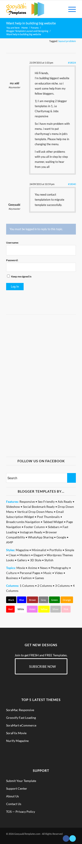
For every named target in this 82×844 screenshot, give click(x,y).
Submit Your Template (21, 781)
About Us (12, 796)
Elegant (38, 555)
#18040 (72, 184)
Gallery (22, 560)
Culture (11, 573)
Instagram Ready (31, 532)
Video (59, 573)
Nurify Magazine (17, 741)
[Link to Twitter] (72, 838)
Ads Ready (65, 501)
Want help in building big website (31, 23)
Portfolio (55, 550)
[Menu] (70, 9)
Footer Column (34, 527)
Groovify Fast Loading (21, 717)
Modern (24, 555)
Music (47, 573)
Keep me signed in (21, 276)
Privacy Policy (25, 811)
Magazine (22, 550)
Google (61, 537)
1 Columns (27, 585)
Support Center (16, 788)
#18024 (72, 62)
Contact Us (13, 804)
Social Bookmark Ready (39, 506)
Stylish (48, 560)
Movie (20, 568)
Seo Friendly (46, 501)
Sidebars (53, 527)
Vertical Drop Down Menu (35, 512)
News (44, 568)
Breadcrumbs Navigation (23, 522)
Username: (12, 242)
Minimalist (39, 550)
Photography (59, 568)
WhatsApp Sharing (40, 537)
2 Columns (44, 585)
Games (39, 578)
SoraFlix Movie (16, 733)
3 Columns (62, 585)
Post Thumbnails (48, 517)
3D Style (35, 560)
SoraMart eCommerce (21, 725)
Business (12, 578)
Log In (15, 286)
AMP (9, 542)
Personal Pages (30, 573)
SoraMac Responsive (20, 710)
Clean (12, 555)
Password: (12, 260)
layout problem (67, 41)
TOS (9, 811)
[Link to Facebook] (66, 838)
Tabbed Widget (53, 522)
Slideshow (13, 506)
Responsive (27, 501)
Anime (32, 568)
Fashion (26, 578)
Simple (69, 550)
